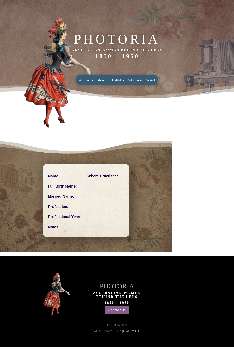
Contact (150, 80)
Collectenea (134, 80)
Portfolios (118, 80)
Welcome (84, 80)
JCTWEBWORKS (131, 331)
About (101, 80)
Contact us (117, 310)
